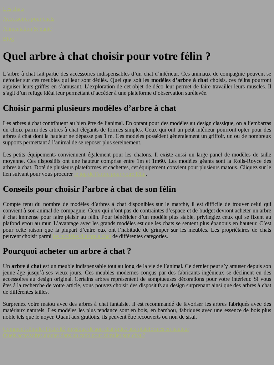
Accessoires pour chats (28, 19)
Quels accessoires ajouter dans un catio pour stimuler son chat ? (74, 335)
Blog (8, 39)
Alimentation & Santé (27, 29)
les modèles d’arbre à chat (82, 236)
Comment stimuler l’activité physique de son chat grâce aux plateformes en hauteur (96, 329)
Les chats (13, 9)
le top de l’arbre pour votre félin (110, 174)
